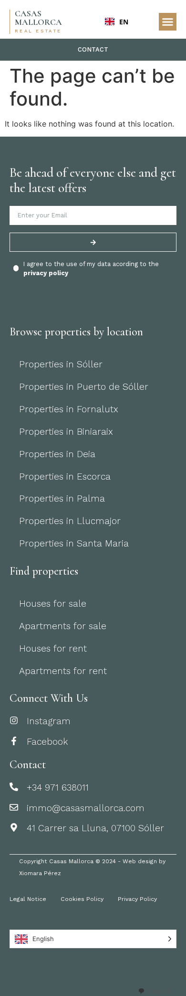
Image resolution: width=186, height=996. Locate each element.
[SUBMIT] (93, 242)
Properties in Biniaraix (66, 431)
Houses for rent (53, 648)
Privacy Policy (137, 899)
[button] (168, 22)
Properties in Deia (57, 454)
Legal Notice (28, 899)
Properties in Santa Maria (74, 543)
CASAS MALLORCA (38, 18)
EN (123, 21)
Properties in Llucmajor (70, 520)
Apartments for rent (63, 670)
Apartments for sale (62, 626)
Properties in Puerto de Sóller (83, 386)
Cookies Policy (82, 899)
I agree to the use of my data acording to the (91, 268)
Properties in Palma (62, 498)
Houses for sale (52, 603)
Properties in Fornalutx (68, 409)
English (160, 991)
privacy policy (45, 273)
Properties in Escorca (65, 476)
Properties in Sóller (61, 364)
